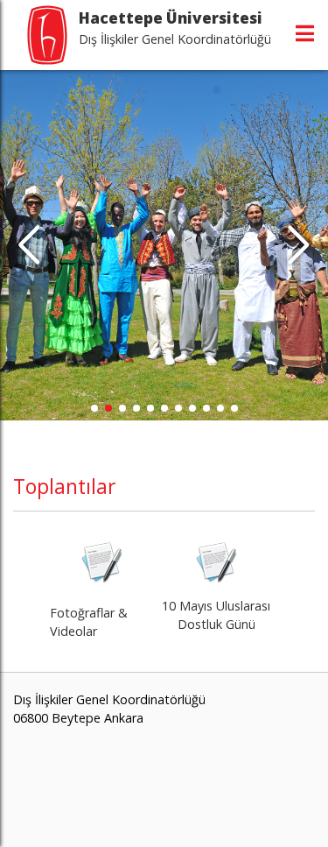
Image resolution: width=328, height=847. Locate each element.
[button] (299, 245)
